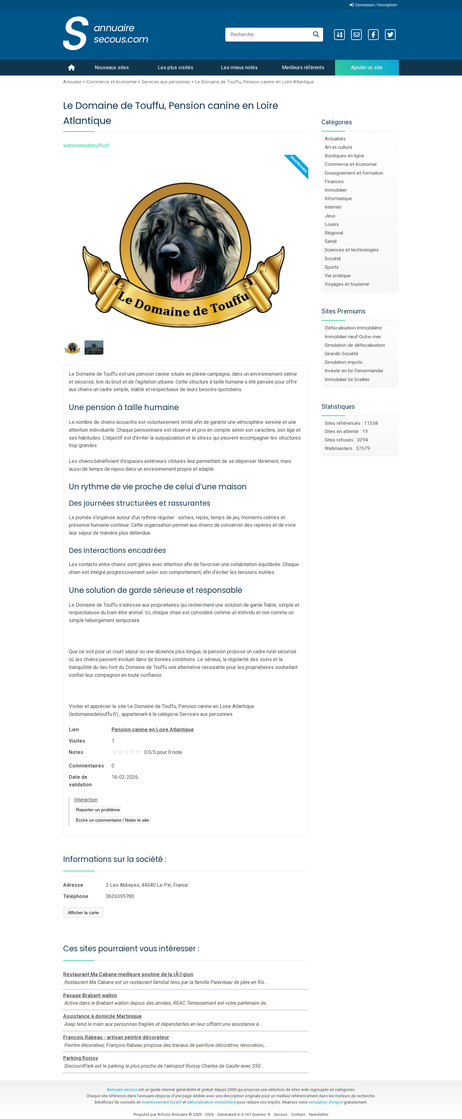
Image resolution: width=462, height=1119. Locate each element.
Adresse (73, 885)
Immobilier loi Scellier (347, 379)
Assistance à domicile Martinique (102, 1016)
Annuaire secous (122, 1089)
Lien (74, 730)
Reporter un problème (98, 809)
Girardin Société (341, 354)
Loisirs (332, 224)
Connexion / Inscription (376, 5)
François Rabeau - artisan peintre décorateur (116, 1037)
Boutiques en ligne (344, 156)
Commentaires (86, 766)
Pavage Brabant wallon (90, 995)
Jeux (330, 216)
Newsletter (318, 1114)
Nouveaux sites (112, 67)
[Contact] (356, 34)
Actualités (335, 139)
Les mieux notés (239, 67)
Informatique (338, 198)
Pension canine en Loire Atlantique (153, 730)
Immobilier (336, 190)
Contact (298, 1114)
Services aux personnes (166, 82)
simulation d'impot (326, 1102)
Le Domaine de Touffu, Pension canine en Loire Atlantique (254, 82)
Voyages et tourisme (347, 284)
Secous (280, 1114)
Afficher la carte (83, 912)
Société (333, 258)
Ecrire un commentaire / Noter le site (112, 820)
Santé (331, 241)
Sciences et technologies (352, 250)
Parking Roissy (80, 1058)
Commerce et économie (111, 82)
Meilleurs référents (303, 67)
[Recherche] (316, 35)
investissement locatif (162, 1102)
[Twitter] (390, 34)
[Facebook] (373, 34)
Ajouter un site (366, 67)
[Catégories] (339, 34)
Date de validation (80, 781)
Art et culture (338, 147)
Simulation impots (343, 362)
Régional (334, 233)
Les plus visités (175, 67)
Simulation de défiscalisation (355, 345)
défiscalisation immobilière (211, 1102)
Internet (333, 207)
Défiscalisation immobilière (353, 328)
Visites (77, 741)
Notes (76, 752)
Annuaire (72, 82)
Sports (332, 267)
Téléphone (75, 896)
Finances (334, 181)
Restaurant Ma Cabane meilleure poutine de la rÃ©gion (128, 974)
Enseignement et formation (354, 173)
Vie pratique (337, 275)
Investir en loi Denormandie (354, 371)
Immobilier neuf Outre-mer (353, 337)
